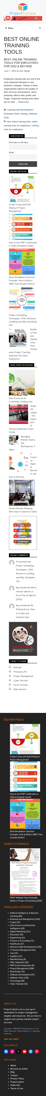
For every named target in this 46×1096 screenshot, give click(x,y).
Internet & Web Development (23, 947)
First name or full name (18, 142)
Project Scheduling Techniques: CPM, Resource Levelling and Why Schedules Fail (25, 574)
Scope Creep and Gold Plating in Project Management (20, 207)
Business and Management (22, 919)
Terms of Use (16, 1088)
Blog (12, 1072)
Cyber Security (21, 680)
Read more (23, 102)
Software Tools (16, 978)
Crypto (13, 922)
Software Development (20, 975)
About (13, 1065)
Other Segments (17, 962)
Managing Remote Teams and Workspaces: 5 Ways (22, 443)
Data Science (20, 689)
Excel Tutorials (21, 685)
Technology (15, 981)
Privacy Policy (17, 1078)
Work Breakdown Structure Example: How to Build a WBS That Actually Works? (22, 280)
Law (12, 953)
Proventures (22, 562)
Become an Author (19, 1069)
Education (14, 934)
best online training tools (19, 121)
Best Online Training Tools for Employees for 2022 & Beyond (21, 63)
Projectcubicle (17, 1082)
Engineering (15, 938)
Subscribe (15, 1085)
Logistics (14, 956)
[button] (39, 28)
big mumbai (21, 587)
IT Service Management (21, 950)
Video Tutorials (17, 984)
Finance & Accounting (20, 941)
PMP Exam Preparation (20, 965)
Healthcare (15, 944)
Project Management (23, 676)
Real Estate (15, 971)
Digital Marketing (17, 931)
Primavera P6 (20, 672)
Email (11, 152)
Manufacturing (16, 959)
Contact (14, 1075)
